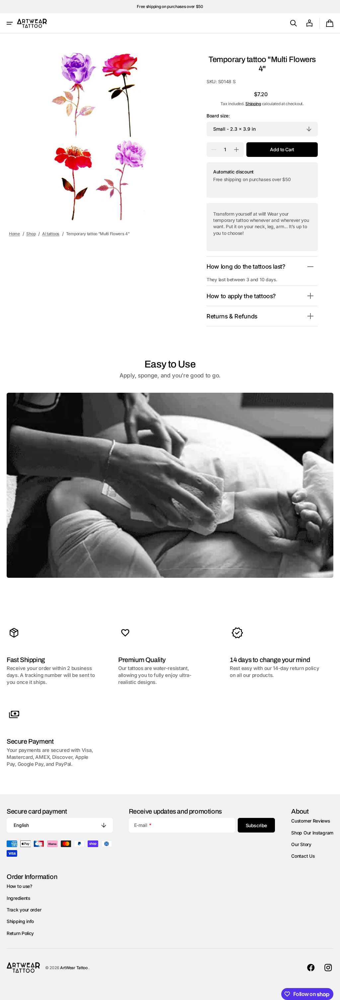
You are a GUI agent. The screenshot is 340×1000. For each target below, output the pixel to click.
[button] (9, 23)
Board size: (218, 115)
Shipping (253, 103)
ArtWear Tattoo (74, 967)
